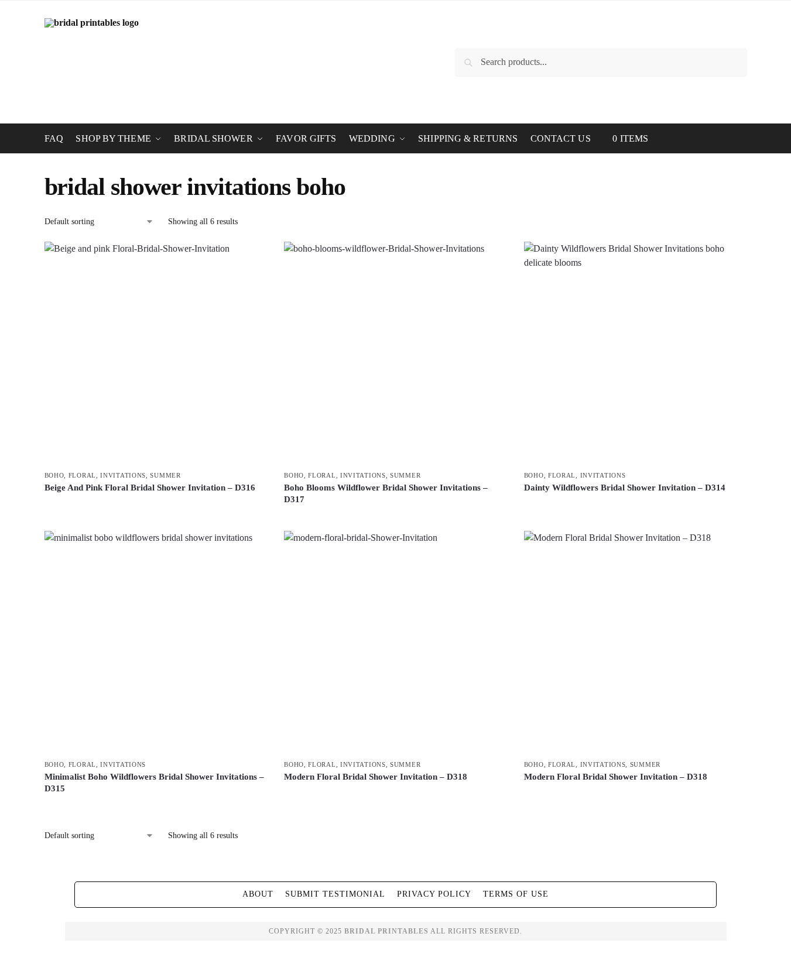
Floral (82, 475)
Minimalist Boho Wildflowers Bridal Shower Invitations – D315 (154, 782)
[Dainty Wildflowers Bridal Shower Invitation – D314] (635, 353)
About (257, 894)
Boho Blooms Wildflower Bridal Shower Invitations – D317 (386, 493)
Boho (54, 475)
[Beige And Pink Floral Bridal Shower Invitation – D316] (155, 353)
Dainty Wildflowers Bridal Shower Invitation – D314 (624, 487)
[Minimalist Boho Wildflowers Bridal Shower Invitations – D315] (155, 642)
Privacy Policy (434, 894)
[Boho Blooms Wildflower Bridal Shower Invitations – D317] (395, 353)
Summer (165, 475)
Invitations (123, 475)
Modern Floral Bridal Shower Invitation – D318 (375, 776)
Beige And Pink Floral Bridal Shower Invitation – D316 (149, 487)
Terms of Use (516, 894)
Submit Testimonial (335, 894)
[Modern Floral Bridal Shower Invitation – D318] (395, 642)
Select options (155, 507)
